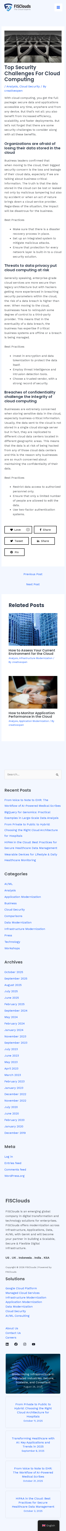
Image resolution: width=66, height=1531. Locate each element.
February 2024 (14, 1023)
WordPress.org (14, 1176)
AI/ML (8, 884)
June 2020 (11, 1113)
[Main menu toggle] (58, 7)
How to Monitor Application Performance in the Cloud (32, 715)
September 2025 (15, 978)
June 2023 (11, 1055)
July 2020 (11, 1107)
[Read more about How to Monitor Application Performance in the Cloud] (33, 692)
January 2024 (13, 1030)
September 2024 (15, 1010)
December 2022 (15, 1094)
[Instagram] (24, 1344)
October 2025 (13, 972)
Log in (8, 1156)
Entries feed (12, 1163)
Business (10, 903)
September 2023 (15, 1042)
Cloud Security (29, 86)
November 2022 (15, 1100)
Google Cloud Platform (21, 1288)
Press (8, 935)
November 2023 (15, 1036)
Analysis (12, 86)
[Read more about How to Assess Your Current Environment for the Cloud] (33, 629)
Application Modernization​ (24, 1302)
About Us (12, 1328)
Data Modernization (18, 922)
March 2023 (12, 1075)
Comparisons (13, 916)
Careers (11, 1337)
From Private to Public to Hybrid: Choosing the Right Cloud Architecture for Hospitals (31, 830)
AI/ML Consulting (18, 1315)
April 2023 (11, 1068)
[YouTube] (33, 1344)
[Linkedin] (7, 1344)
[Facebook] (16, 1344)
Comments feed (15, 1169)
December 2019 (15, 1133)
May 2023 (11, 1062)
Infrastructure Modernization (35, 658)
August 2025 (13, 985)
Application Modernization (34, 721)
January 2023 (13, 1088)
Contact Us (13, 1333)
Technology (12, 942)
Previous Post (32, 574)
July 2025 (11, 991)
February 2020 (14, 1120)
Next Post (33, 584)
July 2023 (11, 1049)
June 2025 (11, 997)
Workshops (12, 948)
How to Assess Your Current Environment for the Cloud (32, 652)
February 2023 (14, 1081)
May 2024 (11, 1017)
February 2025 (14, 1004)
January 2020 (13, 1126)
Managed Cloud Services (23, 1293)
